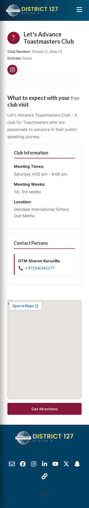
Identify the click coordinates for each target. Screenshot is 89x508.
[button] (79, 9)
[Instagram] (12, 70)
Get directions (44, 408)
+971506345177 (39, 268)
